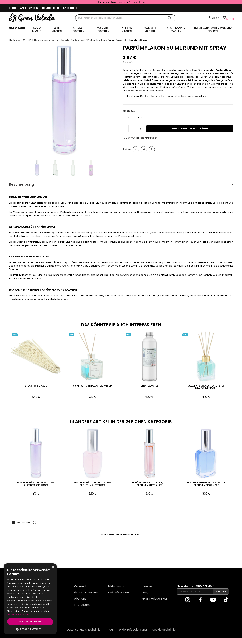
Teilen (136, 149)
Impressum (82, 605)
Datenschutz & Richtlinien (84, 630)
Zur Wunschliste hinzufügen (141, 137)
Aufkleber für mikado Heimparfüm (92, 386)
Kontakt (148, 586)
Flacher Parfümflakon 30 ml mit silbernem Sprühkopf (206, 484)
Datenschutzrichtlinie (18, 614)
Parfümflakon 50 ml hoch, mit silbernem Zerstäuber (149, 484)
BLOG (12, 8)
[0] (224, 17)
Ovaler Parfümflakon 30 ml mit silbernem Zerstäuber (92, 484)
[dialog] (30, 598)
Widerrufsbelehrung (133, 630)
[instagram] (187, 600)
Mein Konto (116, 586)
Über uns (80, 599)
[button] (30, 629)
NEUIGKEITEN (50, 8)
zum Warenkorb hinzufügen (190, 128)
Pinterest (152, 149)
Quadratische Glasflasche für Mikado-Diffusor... (206, 387)
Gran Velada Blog (154, 599)
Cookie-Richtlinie (164, 630)
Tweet (144, 149)
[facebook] (200, 600)
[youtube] (213, 600)
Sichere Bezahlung (86, 592)
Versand (80, 586)
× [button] (52, 567)
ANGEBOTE (70, 8)
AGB (111, 630)
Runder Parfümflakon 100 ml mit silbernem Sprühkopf (36, 484)
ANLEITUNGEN (29, 8)
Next (113, 101)
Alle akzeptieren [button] (30, 621)
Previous (14, 101)
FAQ (145, 592)
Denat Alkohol (149, 386)
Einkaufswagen (118, 592)
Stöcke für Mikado (36, 386)
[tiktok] (226, 600)
